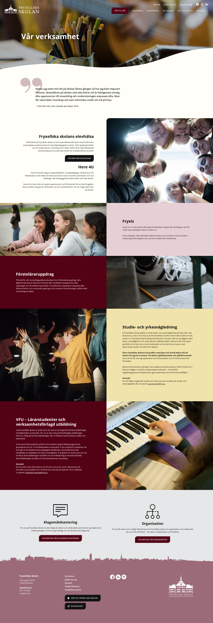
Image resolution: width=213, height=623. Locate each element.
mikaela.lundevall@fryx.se (36, 472)
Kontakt (68, 583)
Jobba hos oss (71, 579)
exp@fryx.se (25, 593)
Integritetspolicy (72, 586)
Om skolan (69, 576)
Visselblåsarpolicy (73, 589)
